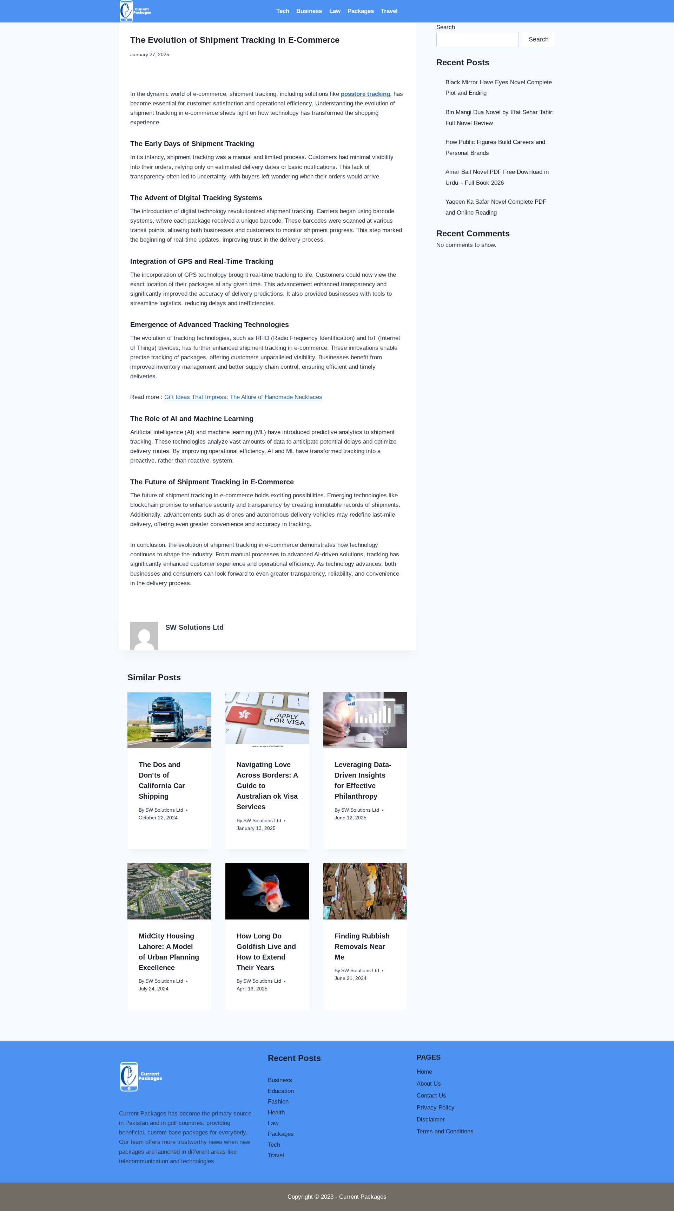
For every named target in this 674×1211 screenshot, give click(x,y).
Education (281, 1091)
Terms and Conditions (445, 1131)
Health (276, 1112)
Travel (389, 11)
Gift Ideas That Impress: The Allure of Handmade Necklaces (243, 397)
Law (335, 11)
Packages (361, 11)
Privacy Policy (436, 1107)
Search (445, 27)
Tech (282, 11)
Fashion (278, 1101)
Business (309, 11)
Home (424, 1071)
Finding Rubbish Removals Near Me (362, 946)
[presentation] (169, 720)
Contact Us (431, 1095)
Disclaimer (431, 1119)
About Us (429, 1083)
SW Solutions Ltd (194, 627)
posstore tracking (365, 94)
